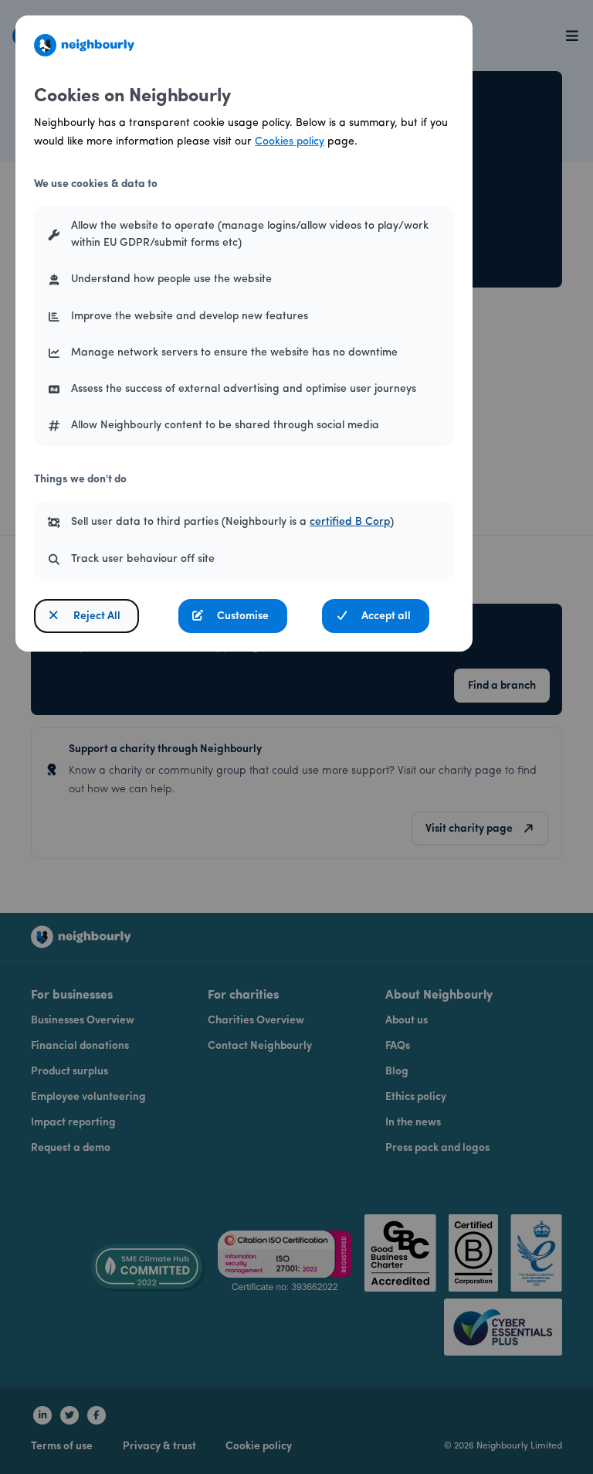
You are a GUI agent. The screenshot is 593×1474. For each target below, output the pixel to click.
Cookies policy (289, 142)
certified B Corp (350, 522)
